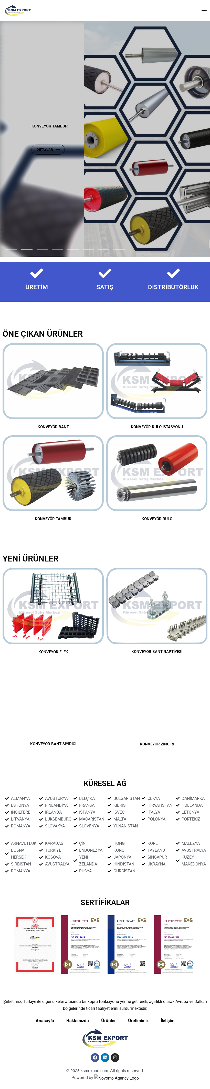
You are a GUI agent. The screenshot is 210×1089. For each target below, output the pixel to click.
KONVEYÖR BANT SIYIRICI (53, 744)
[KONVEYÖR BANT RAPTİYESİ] (156, 606)
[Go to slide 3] (57, 249)
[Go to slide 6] (103, 249)
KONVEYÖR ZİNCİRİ (157, 744)
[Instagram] (115, 1057)
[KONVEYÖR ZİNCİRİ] (156, 698)
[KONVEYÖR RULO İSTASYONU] (156, 381)
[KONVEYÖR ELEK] (53, 606)
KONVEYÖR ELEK (53, 652)
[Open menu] (204, 10)
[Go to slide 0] (11, 249)
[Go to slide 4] (73, 249)
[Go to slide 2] (42, 249)
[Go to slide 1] (27, 249)
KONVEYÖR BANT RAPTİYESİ (156, 651)
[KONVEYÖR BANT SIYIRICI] (53, 698)
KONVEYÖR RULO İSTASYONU (157, 427)
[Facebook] (95, 1057)
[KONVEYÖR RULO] (156, 473)
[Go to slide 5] (88, 249)
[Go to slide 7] (119, 249)
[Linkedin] (105, 1057)
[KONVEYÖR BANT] (53, 381)
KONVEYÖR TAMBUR (53, 519)
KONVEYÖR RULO (157, 519)
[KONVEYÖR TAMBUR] (53, 473)
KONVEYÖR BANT (53, 427)
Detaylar (68, 149)
